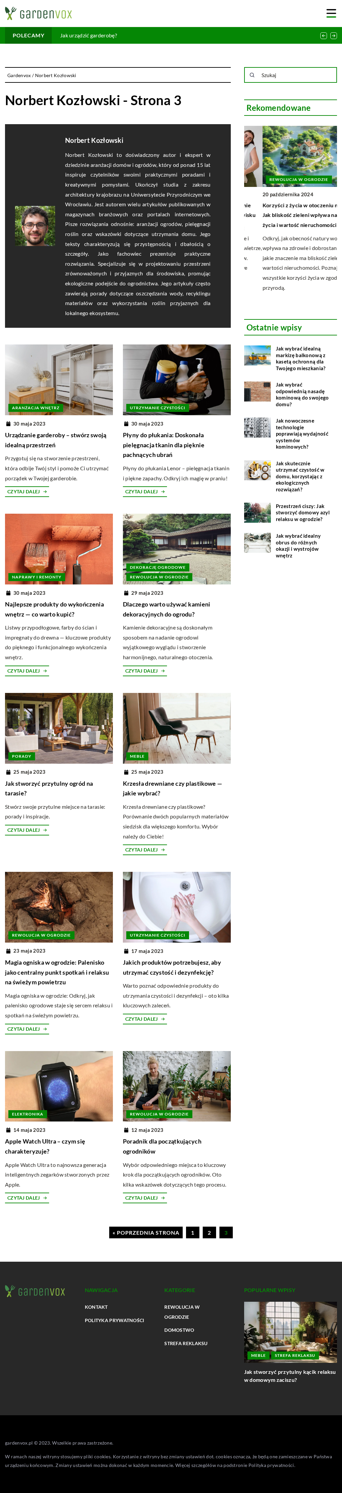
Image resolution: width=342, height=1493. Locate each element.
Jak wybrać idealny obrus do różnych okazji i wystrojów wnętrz (298, 545)
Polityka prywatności (114, 1320)
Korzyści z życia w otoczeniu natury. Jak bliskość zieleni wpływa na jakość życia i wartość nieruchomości (289, 215)
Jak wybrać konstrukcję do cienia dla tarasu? (112, 35)
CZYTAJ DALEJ (23, 491)
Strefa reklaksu (186, 1343)
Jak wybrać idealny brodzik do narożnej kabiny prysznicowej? (282, 1375)
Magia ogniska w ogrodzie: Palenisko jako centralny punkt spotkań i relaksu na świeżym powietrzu (57, 972)
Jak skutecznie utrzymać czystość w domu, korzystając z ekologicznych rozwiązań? (300, 476)
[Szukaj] (252, 75)
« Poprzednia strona (146, 1232)
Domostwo (179, 1330)
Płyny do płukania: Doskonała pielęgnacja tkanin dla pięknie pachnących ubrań (163, 444)
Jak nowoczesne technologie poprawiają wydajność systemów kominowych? (302, 434)
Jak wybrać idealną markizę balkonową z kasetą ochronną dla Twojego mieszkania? (301, 358)
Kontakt (96, 1307)
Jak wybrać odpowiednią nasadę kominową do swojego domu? (302, 394)
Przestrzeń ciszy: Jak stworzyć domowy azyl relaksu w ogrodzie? (303, 512)
